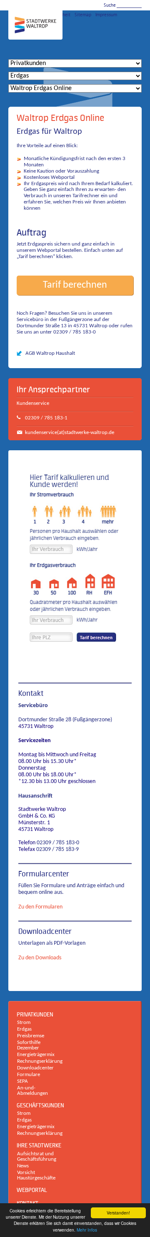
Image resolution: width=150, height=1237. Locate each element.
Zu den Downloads (39, 958)
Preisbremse (30, 1036)
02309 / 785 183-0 (58, 843)
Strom (23, 1022)
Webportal (32, 1190)
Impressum (106, 15)
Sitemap (83, 15)
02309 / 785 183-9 (57, 849)
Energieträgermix (36, 1054)
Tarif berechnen (75, 285)
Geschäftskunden (40, 1105)
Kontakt (30, 693)
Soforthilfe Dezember (28, 1045)
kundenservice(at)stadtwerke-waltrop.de (69, 432)
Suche (110, 5)
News (23, 1166)
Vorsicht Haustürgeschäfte (36, 1175)
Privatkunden (35, 1014)
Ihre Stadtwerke (39, 1145)
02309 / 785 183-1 (46, 418)
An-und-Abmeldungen (32, 1090)
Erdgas (24, 1029)
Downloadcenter (45, 931)
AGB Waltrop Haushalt (50, 353)
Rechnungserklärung (37, 1061)
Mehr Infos (87, 1230)
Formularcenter (43, 873)
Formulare (28, 1074)
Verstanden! (118, 1212)
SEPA (22, 1081)
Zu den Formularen (40, 907)
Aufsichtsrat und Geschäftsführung (36, 1156)
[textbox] (129, 5)
